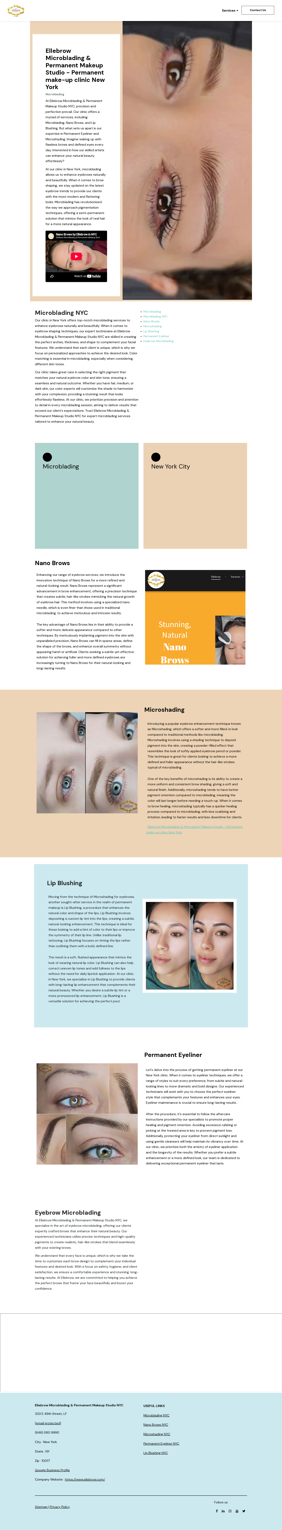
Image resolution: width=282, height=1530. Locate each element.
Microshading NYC (156, 1434)
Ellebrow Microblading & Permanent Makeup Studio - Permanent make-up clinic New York (194, 829)
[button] (230, 10)
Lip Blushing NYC (155, 1453)
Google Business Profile (52, 1470)
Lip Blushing (151, 331)
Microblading (152, 312)
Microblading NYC (155, 316)
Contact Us (258, 10)
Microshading (152, 326)
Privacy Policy (60, 1507)
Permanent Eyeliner (156, 336)
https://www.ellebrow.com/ (85, 1479)
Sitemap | (42, 1507)
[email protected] (48, 1423)
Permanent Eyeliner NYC (161, 1443)
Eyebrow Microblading (158, 341)
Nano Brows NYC (155, 1424)
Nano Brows (151, 321)
